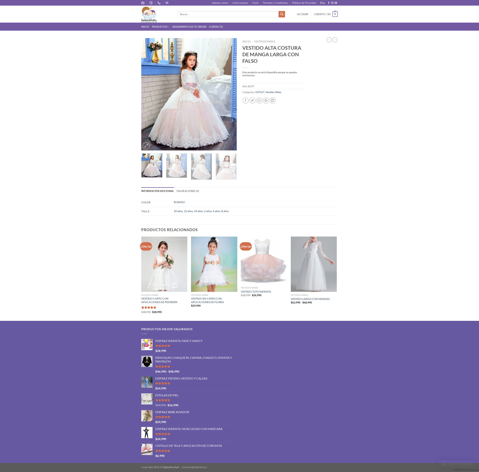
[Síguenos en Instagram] (332, 3)
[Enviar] (282, 14)
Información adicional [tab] (157, 190)
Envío (255, 2)
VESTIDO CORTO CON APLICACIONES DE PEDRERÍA (159, 300)
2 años (208, 211)
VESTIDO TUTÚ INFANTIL (256, 291)
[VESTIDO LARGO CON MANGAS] (314, 264)
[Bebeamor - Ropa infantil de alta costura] (156, 14)
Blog (322, 2)
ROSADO (179, 202)
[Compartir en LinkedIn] (273, 100)
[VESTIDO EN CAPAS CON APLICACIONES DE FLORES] (214, 264)
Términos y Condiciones (275, 2)
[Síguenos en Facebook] (329, 3)
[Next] (230, 94)
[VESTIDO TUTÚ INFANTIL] (264, 261)
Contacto (216, 26)
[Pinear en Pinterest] (266, 100)
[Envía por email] (259, 100)
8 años (225, 211)
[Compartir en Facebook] (246, 100)
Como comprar (240, 2)
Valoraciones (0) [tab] (187, 190)
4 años (216, 211)
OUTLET (259, 92)
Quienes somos (220, 2)
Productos (159, 26)
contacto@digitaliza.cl (194, 467)
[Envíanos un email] (336, 3)
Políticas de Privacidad (304, 2)
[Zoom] (146, 146)
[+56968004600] (159, 3)
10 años (178, 211)
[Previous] (147, 94)
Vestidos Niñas (264, 41)
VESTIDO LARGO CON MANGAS (310, 298)
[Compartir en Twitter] (252, 100)
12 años (188, 211)
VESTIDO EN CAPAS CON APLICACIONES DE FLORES (207, 300)
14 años (198, 211)
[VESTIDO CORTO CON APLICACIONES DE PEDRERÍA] (164, 264)
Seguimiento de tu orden (189, 26)
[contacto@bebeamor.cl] (143, 3)
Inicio (145, 26)
